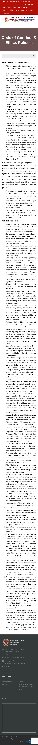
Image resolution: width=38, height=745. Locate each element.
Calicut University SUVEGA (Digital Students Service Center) (26, 686)
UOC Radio (24, 10)
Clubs (11, 10)
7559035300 (26, 1)
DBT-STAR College (23, 7)
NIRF (14, 7)
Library (5, 10)
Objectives (22, 681)
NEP (4, 7)
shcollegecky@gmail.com (12, 1)
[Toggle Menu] (32, 25)
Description (5, 684)
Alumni (17, 10)
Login (31, 10)
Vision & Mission (7, 681)
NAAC (9, 7)
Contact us (6, 13)
